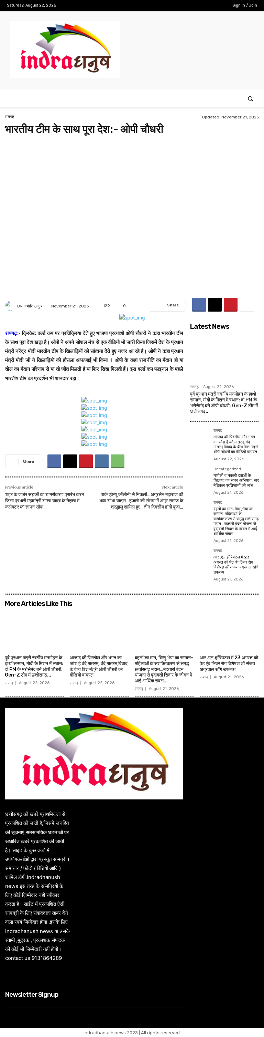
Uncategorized (227, 469)
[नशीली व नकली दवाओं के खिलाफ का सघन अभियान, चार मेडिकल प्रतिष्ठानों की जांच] (199, 476)
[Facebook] (185, 5)
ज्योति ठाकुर (33, 306)
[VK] (102, 461)
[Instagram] (195, 5)
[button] (250, 98)
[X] (206, 5)
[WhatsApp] (117, 461)
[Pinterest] (231, 305)
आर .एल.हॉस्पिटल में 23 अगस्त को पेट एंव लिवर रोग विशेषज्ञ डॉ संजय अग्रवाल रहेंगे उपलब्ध (235, 564)
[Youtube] (217, 5)
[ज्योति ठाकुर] (11, 306)
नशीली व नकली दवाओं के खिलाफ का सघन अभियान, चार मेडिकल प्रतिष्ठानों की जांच (236, 480)
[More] (247, 305)
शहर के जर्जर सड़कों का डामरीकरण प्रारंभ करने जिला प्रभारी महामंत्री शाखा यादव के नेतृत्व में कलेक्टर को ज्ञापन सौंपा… (44, 501)
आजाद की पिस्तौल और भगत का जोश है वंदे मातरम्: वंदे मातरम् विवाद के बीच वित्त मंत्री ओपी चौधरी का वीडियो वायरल (235, 444)
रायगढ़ (9, 117)
